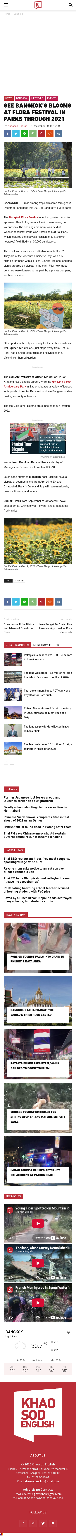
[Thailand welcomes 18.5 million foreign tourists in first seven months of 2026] (13, 677)
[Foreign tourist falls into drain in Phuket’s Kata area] (38, 948)
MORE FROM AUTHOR (46, 645)
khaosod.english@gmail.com (42, 1481)
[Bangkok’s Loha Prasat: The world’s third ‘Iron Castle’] (38, 1001)
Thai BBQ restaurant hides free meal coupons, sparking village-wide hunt (37, 860)
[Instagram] (33, 1523)
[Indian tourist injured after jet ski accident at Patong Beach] (38, 1161)
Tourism (19, 580)
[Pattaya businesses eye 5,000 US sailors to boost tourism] (13, 659)
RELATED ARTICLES (17, 645)
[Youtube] (53, 1523)
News (8, 98)
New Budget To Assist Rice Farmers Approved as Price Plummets (55, 628)
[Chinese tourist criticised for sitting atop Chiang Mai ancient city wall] (38, 1108)
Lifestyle (37, 98)
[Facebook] (23, 1523)
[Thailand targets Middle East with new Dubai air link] (13, 730)
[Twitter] (43, 1523)
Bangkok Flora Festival (24, 217)
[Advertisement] (38, 56)
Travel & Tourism (15, 914)
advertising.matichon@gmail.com (42, 1494)
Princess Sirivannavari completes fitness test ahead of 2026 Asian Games (36, 819)
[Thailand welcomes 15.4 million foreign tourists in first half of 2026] (13, 748)
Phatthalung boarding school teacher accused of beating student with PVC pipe (36, 890)
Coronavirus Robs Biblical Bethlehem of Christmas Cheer (19, 628)
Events (51, 98)
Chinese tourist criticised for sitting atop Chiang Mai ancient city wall (38, 1116)
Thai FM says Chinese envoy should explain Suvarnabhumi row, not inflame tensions (35, 835)
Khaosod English (17, 125)
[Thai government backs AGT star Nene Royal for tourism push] (13, 694)
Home (7, 13)
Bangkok (18, 13)
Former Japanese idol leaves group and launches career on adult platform (32, 799)
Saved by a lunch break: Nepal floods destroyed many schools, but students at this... (38, 899)
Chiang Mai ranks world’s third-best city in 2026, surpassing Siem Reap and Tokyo (48, 713)
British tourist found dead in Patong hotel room (38, 827)
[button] (71, 5)
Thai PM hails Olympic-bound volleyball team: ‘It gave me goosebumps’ (37, 880)
